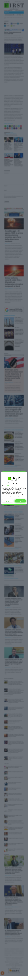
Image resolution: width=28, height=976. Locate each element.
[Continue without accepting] (25, 474)
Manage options (8, 501)
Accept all (20, 501)
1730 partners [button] (10, 485)
